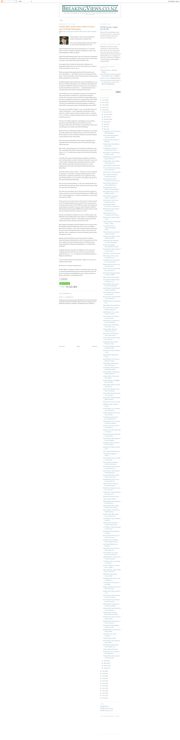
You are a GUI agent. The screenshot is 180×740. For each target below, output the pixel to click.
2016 (103, 683)
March (105, 663)
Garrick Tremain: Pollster (109, 499)
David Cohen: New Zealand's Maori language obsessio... (110, 540)
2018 (103, 678)
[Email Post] (66, 286)
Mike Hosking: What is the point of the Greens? (111, 385)
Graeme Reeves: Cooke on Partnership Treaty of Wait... (111, 613)
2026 (103, 100)
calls (78, 183)
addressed (65, 152)
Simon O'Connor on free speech (111, 277)
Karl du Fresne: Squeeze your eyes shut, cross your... (112, 489)
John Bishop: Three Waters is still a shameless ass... (111, 579)
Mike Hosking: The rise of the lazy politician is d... (110, 257)
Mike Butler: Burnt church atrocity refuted (110, 575)
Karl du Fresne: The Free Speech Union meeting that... (111, 472)
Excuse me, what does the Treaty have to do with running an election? (110, 81)
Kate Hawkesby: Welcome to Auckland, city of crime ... (110, 149)
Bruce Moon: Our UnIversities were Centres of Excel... (111, 334)
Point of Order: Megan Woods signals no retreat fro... (110, 136)
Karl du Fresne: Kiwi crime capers (111, 402)
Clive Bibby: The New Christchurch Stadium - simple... (109, 227)
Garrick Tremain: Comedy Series (111, 165)
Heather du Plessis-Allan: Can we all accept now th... (111, 265)
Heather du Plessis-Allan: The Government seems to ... (110, 484)
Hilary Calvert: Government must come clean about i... (111, 269)
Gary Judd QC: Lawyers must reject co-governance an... (110, 553)
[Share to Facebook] (74, 287)
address (94, 82)
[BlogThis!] (71, 287)
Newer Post (62, 346)
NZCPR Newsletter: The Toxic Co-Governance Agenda (112, 558)
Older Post (95, 346)
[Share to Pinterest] (76, 287)
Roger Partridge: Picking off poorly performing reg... (110, 184)
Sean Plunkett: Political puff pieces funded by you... (110, 418)
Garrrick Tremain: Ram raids (110, 649)
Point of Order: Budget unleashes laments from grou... (111, 347)
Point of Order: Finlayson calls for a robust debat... (111, 459)
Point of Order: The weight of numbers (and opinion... (110, 463)
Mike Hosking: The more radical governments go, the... (111, 467)
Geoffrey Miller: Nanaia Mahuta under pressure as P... (111, 162)
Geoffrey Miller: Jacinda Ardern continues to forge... (111, 657)
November (106, 114)
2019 (103, 676)
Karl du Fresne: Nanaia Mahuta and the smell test (111, 209)
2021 (103, 671)
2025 (103, 102)
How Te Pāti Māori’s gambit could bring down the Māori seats (110, 75)
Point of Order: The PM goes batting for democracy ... (110, 175)
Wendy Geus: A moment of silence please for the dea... (112, 493)
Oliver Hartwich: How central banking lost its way (110, 201)
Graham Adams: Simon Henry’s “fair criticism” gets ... (111, 325)
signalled (74, 177)
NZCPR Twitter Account (106, 710)
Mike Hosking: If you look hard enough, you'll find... (111, 233)
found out (61, 115)
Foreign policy (70, 31)
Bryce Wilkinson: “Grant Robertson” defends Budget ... (111, 188)
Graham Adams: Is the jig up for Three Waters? (111, 377)
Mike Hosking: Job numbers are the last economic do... (111, 321)
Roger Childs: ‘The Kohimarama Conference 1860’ (111, 153)
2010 (103, 698)
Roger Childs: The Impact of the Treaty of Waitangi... (111, 390)
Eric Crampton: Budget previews (111, 451)
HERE (81, 275)
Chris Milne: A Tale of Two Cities (111, 253)
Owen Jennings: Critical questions (112, 172)
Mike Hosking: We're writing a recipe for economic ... (111, 364)
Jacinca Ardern (87, 31)
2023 (103, 107)
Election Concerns (105, 78)
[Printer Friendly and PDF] (64, 284)
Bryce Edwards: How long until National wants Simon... (111, 476)
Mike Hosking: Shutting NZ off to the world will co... (112, 502)
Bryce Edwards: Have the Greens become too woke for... (111, 596)
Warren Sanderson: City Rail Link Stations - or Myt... (111, 222)
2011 (103, 695)
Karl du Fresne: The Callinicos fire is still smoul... (112, 431)
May (105, 129)
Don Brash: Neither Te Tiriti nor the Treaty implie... (111, 443)
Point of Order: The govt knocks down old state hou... (111, 600)
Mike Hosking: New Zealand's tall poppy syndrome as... (112, 158)
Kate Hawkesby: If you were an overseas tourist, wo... (111, 480)
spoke (88, 48)
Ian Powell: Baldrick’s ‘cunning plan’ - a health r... (111, 566)
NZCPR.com (117, 57)
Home (61, 20)
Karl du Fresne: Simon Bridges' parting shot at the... (111, 626)
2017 (103, 681)
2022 (103, 110)
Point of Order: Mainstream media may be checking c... (111, 169)
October (106, 117)
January (106, 668)
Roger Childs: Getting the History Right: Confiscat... (111, 398)
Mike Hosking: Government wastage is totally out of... (110, 523)
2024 (103, 105)
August (106, 122)
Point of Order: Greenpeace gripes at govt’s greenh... (111, 394)
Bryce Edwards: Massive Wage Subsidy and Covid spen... (111, 506)
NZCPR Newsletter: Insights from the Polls (109, 28)
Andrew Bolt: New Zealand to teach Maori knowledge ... (110, 241)
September (106, 119)
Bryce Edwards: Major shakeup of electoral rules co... (111, 250)
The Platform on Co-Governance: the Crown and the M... (111, 261)
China (64, 31)
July (105, 124)
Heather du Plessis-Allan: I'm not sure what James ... (111, 413)
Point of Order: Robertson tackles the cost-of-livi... (111, 338)
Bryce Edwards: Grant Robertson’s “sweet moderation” (112, 297)
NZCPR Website (104, 706)
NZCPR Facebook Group (106, 708)
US (60, 33)
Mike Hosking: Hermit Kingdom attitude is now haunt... (111, 289)
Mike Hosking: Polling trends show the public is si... (110, 646)
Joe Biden (93, 31)
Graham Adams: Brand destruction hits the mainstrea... (112, 609)
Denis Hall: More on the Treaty (111, 496)
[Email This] (69, 287)
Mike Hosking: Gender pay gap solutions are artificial (111, 605)
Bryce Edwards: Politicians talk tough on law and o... (111, 536)
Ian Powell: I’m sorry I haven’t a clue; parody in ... (111, 426)
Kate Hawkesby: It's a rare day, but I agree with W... (112, 630)
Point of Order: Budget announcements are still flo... (111, 246)
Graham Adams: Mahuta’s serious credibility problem (111, 237)
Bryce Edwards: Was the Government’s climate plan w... (111, 205)
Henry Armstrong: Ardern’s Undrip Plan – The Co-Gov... (112, 570)
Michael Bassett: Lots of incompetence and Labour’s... (111, 214)
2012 (103, 693)
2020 (103, 673)
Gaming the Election (105, 70)
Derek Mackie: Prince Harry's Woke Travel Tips (110, 343)
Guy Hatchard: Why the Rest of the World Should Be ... (111, 368)
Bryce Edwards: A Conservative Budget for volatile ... (111, 360)
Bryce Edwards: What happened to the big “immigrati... (112, 439)
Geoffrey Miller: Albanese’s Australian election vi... (110, 330)
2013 (103, 691)
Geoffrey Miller (78, 31)
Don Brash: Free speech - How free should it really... (112, 617)
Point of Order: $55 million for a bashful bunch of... (111, 511)
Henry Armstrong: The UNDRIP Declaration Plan (111, 381)
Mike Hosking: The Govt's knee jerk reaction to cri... (111, 549)
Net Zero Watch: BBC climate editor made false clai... (110, 515)
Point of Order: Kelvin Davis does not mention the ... (111, 435)
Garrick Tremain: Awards (109, 638)
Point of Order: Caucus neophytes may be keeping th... (111, 409)
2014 (103, 688)
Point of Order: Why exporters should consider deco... (110, 308)
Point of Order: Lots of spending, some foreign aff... (111, 293)
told (73, 228)
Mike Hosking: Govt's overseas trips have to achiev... (111, 313)
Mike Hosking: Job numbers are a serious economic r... (111, 622)
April (105, 661)
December (106, 112)
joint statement (71, 254)
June (105, 126)
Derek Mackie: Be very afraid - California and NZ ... (111, 192)
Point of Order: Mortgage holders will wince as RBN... (111, 274)
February (106, 665)
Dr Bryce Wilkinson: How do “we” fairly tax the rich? (112, 588)
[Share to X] (73, 287)
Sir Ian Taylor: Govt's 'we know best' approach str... (111, 652)
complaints (81, 109)
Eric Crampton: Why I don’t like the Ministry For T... (111, 280)
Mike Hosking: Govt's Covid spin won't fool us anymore (111, 422)
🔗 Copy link (63, 279)
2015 (103, 686)
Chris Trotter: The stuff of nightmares (109, 635)
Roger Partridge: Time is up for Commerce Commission (111, 285)
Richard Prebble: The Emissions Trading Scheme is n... (111, 373)
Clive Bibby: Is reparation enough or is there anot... (112, 528)
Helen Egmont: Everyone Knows (111, 305)
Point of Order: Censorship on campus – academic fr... (110, 197)
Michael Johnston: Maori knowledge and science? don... (111, 180)
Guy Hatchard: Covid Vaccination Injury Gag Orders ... (112, 132)
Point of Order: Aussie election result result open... (111, 317)
